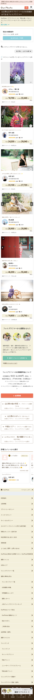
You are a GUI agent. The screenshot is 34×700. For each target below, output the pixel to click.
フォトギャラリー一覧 (8, 582)
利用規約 (3, 498)
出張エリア (4, 565)
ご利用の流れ (6, 626)
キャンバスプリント (8, 654)
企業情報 (3, 503)
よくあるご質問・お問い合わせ (10, 548)
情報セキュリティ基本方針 (9, 531)
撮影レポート (6, 598)
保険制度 (3, 543)
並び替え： (22, 51)
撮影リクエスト (5, 637)
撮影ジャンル (5, 559)
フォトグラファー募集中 (8, 676)
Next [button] (31, 117)
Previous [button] (2, 117)
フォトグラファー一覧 (7, 571)
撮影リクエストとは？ (10, 363)
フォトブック (6, 649)
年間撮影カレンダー (8, 593)
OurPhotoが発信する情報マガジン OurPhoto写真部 (16, 554)
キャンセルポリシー (7, 520)
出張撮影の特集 (6, 587)
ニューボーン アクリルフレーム (11, 665)
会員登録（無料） (6, 632)
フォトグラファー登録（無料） (10, 682)
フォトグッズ (5, 643)
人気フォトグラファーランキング (12, 604)
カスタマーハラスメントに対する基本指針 (13, 526)
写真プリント (6, 660)
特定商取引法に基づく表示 (9, 537)
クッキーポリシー (6, 515)
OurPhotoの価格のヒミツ (9, 615)
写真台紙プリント (7, 671)
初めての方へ (6, 621)
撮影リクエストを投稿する (17, 358)
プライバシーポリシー (7, 509)
